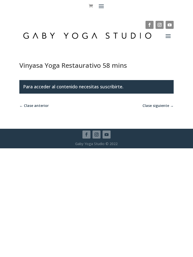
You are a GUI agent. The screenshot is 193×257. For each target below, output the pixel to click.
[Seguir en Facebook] (150, 25)
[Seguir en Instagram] (160, 25)
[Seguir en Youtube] (170, 25)
